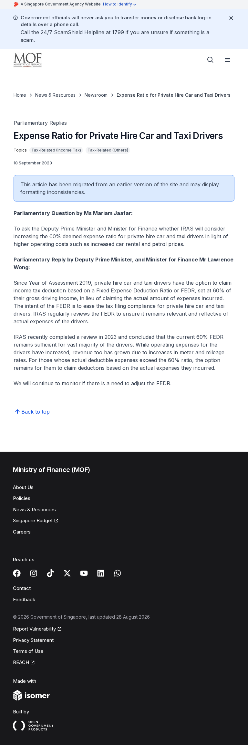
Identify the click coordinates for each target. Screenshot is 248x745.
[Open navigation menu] (227, 60)
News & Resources (55, 95)
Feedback (24, 599)
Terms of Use (28, 651)
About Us (23, 487)
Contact (22, 588)
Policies (21, 498)
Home (20, 95)
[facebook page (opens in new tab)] (17, 573)
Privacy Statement (33, 640)
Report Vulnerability (34, 629)
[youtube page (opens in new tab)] (84, 573)
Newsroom (96, 95)
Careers (22, 532)
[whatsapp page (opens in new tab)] (117, 573)
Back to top (35, 411)
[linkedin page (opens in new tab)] (101, 573)
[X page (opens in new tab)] (67, 573)
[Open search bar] (210, 60)
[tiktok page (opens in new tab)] (50, 573)
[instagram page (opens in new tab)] (33, 573)
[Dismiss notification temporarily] (231, 18)
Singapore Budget (33, 520)
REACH (24, 662)
